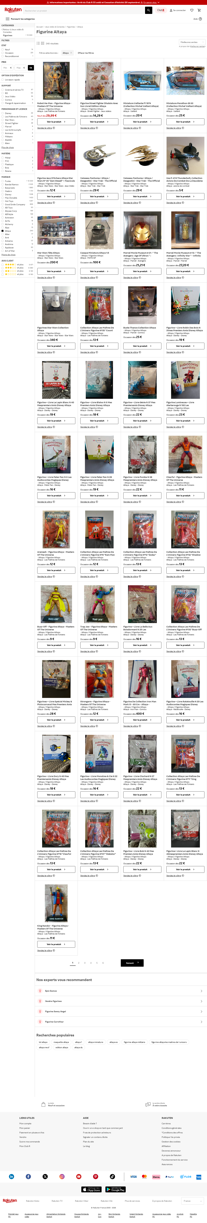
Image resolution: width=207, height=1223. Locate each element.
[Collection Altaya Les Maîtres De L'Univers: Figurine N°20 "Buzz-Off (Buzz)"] (185, 604)
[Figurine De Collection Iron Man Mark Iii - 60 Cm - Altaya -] (142, 679)
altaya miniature (95, 1042)
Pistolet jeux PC (13, 1215)
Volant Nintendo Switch (136, 1215)
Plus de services (132, 1201)
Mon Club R (24, 1146)
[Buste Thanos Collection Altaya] (142, 305)
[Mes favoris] (192, 10)
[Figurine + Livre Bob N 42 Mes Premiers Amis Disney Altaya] (142, 828)
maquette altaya (61, 1042)
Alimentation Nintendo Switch (56, 1215)
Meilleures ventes (197, 46)
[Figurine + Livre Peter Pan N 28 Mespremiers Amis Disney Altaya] (99, 455)
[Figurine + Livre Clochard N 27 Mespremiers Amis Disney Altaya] (142, 754)
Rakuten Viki (106, 1201)
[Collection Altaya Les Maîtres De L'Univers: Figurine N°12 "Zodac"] (142, 529)
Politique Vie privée (171, 1137)
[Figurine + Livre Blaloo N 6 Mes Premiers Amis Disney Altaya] (99, 380)
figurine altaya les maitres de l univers (169, 1042)
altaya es (114, 1042)
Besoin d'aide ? (90, 1123)
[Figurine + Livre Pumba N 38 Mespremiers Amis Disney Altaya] (142, 455)
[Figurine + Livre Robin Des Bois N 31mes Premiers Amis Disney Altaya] (185, 305)
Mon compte (25, 1123)
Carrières (166, 1123)
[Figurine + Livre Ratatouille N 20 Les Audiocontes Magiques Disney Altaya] (185, 679)
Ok (31, 67)
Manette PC (193, 1215)
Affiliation (166, 1146)
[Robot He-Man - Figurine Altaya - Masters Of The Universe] (56, 81)
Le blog (86, 1146)
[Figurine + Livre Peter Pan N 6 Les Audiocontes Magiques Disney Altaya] (56, 455)
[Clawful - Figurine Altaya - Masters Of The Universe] (185, 455)
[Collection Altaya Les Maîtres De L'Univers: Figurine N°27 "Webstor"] (99, 828)
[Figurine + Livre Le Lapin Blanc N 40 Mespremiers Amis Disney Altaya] (56, 380)
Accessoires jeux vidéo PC (161, 1215)
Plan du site (88, 1141)
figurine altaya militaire (134, 1042)
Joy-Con (99, 1215)
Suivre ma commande (29, 1141)
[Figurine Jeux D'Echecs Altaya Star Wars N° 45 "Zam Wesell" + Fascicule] (56, 156)
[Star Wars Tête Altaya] (56, 230)
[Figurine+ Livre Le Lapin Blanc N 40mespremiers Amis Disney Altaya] (185, 828)
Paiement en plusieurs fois (31, 1132)
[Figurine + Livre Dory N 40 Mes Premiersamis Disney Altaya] (56, 754)
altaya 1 (78, 1042)
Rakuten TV (57, 1201)
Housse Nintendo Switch (81, 1215)
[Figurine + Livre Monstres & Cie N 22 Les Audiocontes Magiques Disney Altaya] (99, 754)
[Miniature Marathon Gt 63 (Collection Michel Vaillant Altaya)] (185, 81)
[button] (152, 2)
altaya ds (78, 1047)
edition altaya (62, 1047)
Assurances (167, 1164)
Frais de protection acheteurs (97, 1132)
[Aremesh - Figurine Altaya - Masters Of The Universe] (56, 529)
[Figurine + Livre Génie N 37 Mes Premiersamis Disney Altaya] (142, 380)
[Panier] (199, 10)
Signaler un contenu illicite (95, 1137)
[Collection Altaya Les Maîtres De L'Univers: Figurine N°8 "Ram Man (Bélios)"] (99, 529)
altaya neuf (44, 1047)
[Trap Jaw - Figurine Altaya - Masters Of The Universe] (99, 604)
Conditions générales (171, 1128)
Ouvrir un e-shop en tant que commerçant (103, 1128)
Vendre (22, 1137)
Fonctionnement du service (175, 1159)
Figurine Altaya (53, 109)
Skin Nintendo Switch (114, 1215)
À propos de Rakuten (162, 1201)
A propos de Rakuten (171, 1155)
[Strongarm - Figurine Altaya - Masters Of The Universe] (99, 679)
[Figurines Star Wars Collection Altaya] (56, 305)
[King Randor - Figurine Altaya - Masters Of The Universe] (56, 903)
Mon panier (24, 1128)
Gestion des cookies (171, 1141)
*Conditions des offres (172, 1132)
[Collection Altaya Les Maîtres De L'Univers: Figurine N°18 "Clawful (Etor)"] (56, 828)
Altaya (41, 109)
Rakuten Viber (81, 1201)
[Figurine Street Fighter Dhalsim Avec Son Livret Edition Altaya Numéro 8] (99, 81)
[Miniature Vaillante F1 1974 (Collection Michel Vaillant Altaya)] (142, 81)
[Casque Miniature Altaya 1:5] (99, 230)
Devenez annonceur (171, 1150)
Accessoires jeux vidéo (31, 1215)
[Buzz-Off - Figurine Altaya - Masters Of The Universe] (56, 604)
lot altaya (43, 1042)
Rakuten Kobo (32, 1201)
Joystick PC (180, 1215)
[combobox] (84, 10)
